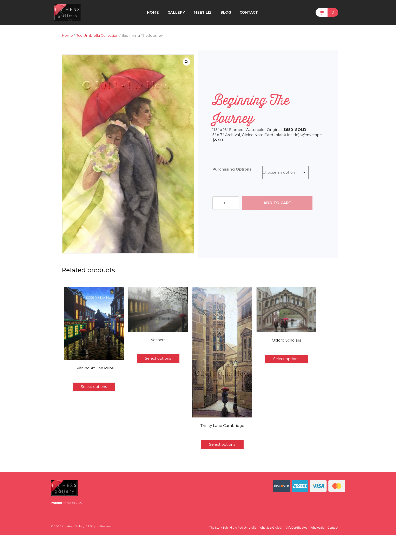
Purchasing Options (231, 169)
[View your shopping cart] (322, 12)
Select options (94, 386)
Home (67, 35)
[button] (186, 62)
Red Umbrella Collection (97, 35)
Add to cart (277, 203)
